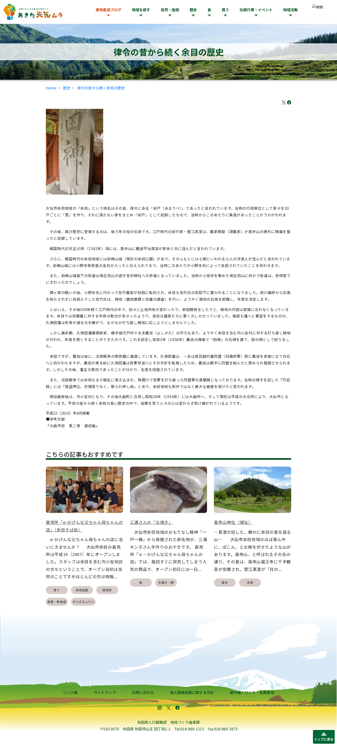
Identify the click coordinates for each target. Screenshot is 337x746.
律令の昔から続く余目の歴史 (101, 88)
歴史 (66, 88)
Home (51, 88)
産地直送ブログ (108, 9)
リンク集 (70, 692)
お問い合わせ (143, 692)
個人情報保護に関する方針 (192, 692)
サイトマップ (105, 692)
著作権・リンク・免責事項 (252, 692)
